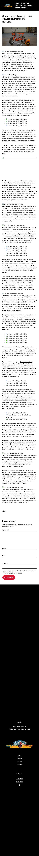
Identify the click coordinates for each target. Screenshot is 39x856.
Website (4, 563)
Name (4, 548)
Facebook (19, 778)
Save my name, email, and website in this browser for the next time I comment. (19, 572)
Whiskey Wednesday (23, 79)
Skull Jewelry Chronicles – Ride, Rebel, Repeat (23, 5)
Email (4, 556)
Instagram (19, 781)
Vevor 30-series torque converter (16, 229)
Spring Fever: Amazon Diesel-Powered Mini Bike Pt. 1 (17, 17)
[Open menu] (35, 5)
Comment (5, 530)
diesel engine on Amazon (14, 83)
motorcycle (14, 398)
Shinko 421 (27, 295)
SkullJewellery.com (19, 727)
